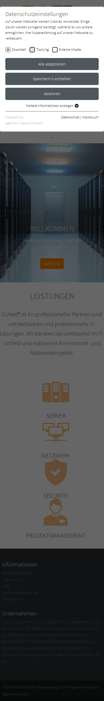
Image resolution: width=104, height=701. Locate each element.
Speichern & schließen (52, 78)
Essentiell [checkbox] (19, 49)
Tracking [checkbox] (42, 49)
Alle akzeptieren (52, 64)
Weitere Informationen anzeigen (50, 105)
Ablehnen (52, 93)
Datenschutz (70, 117)
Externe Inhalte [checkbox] (70, 49)
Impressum (90, 117)
